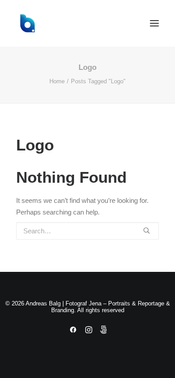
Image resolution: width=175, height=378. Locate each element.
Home (57, 81)
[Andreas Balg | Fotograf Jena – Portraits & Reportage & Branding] (87, 23)
